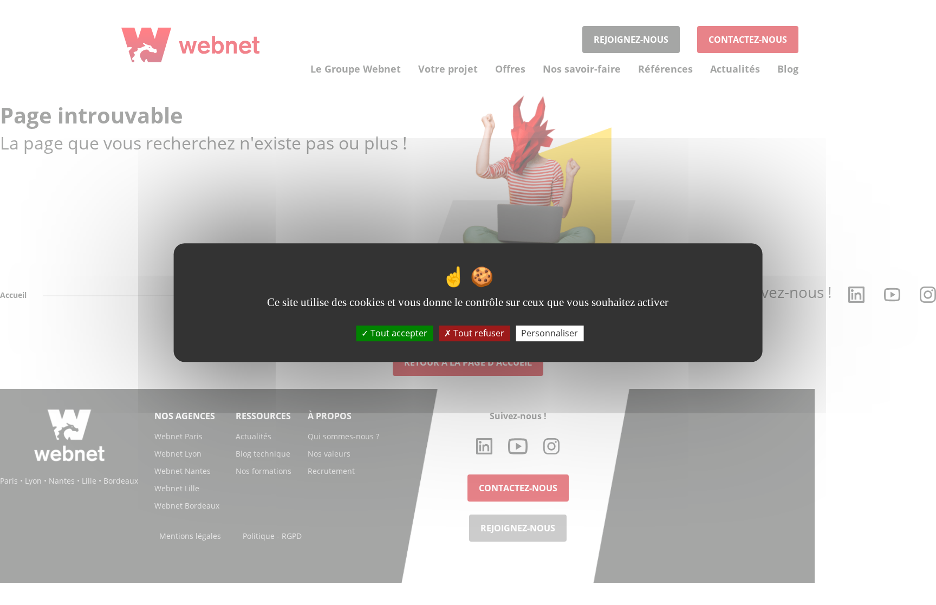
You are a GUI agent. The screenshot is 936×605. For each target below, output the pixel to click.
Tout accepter (397, 333)
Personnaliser (549, 333)
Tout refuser (477, 333)
